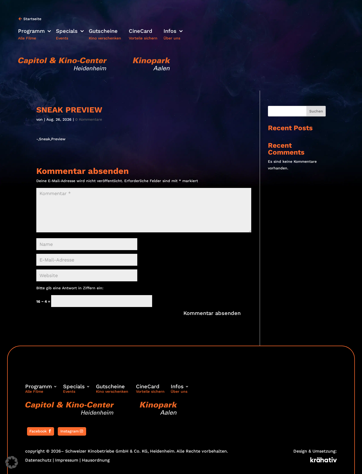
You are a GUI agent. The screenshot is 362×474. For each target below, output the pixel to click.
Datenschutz (38, 460)
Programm (31, 31)
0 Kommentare (88, 119)
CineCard (140, 31)
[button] (11, 462)
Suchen (316, 111)
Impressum (66, 460)
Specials (67, 31)
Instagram (69, 431)
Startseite (32, 19)
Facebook (38, 431)
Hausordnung (96, 460)
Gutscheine (103, 31)
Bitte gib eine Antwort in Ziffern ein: (69, 288)
